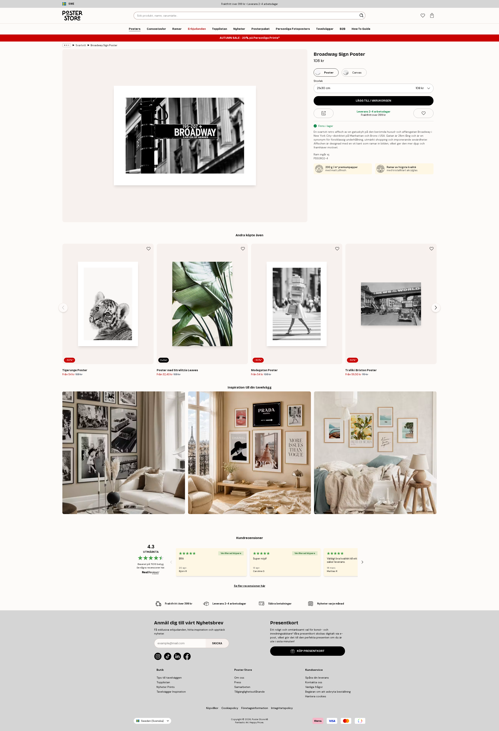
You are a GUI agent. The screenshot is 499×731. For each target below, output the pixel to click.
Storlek (318, 81)
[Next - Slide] (436, 307)
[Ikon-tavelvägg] (123, 452)
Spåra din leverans (317, 677)
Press (237, 682)
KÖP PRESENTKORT (311, 651)
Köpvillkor (212, 708)
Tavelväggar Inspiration (171, 691)
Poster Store (258, 719)
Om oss (239, 677)
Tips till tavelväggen (169, 677)
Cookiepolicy (229, 708)
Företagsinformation (254, 708)
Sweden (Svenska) (152, 721)
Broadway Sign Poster (104, 45)
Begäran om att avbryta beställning (328, 691)
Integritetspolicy (282, 708)
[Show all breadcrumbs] (66, 45)
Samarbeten (242, 687)
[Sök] (361, 15)
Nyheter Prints (166, 687)
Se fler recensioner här (249, 586)
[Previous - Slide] (63, 307)
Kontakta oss (313, 682)
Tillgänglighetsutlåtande (249, 691)
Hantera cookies (315, 696)
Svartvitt (81, 45)
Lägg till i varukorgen (373, 100)
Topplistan (163, 682)
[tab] (422, 15)
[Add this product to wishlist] (423, 113)
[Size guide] (324, 113)
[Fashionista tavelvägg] (249, 452)
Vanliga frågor (314, 687)
